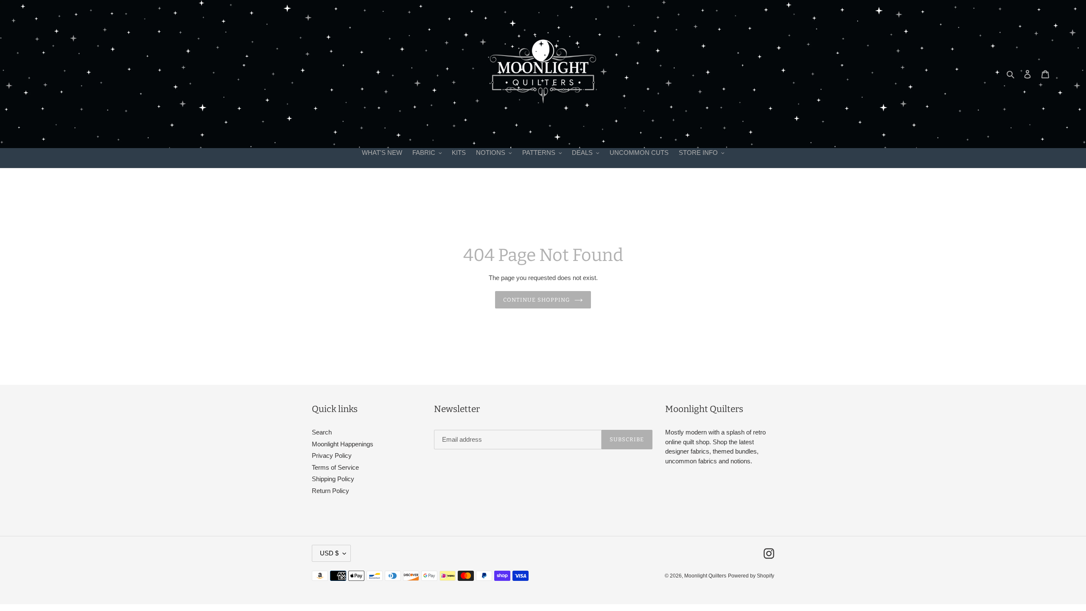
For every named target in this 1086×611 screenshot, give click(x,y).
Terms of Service (335, 467)
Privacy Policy (332, 455)
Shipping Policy (333, 478)
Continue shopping (537, 300)
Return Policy (330, 490)
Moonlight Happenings (342, 444)
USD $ (329, 553)
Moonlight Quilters (705, 576)
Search (322, 432)
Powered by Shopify (751, 576)
